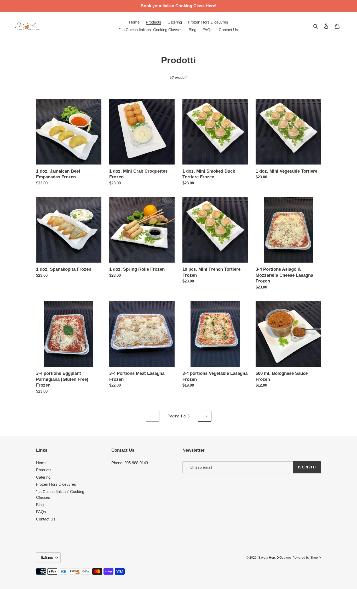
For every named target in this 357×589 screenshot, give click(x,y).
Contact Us (45, 519)
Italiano (47, 557)
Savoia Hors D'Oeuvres (274, 557)
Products (43, 470)
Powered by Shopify (306, 557)
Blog (40, 504)
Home (41, 463)
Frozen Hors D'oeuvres (56, 484)
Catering (43, 477)
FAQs (41, 511)
